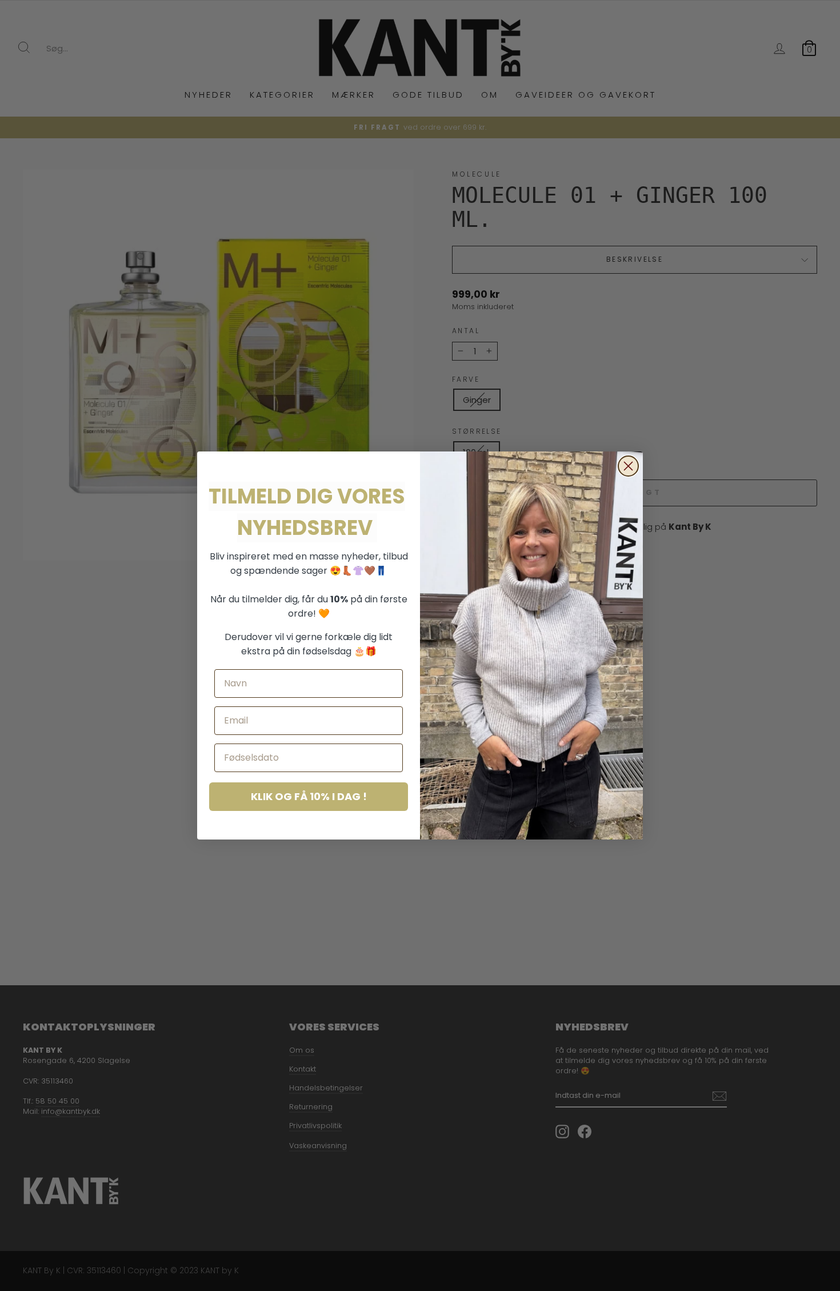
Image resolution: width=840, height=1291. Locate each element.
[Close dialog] (628, 466)
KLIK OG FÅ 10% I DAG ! (309, 796)
